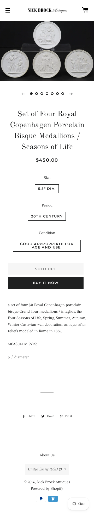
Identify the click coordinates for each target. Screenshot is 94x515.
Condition (47, 233)
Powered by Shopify (47, 488)
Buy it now (46, 283)
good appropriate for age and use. (47, 245)
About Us (47, 455)
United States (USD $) (45, 469)
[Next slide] (71, 93)
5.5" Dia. (47, 188)
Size (47, 177)
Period (47, 205)
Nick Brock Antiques (53, 482)
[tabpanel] (47, 50)
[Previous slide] (23, 93)
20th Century (47, 216)
